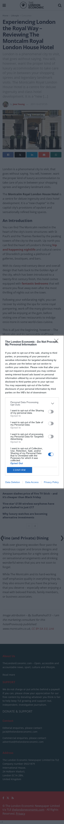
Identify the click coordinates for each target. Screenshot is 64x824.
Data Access (32, 482)
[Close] (57, 342)
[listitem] (32, 403)
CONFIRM (19, 470)
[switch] (51, 411)
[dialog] (32, 412)
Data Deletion (12, 482)
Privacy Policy (51, 482)
